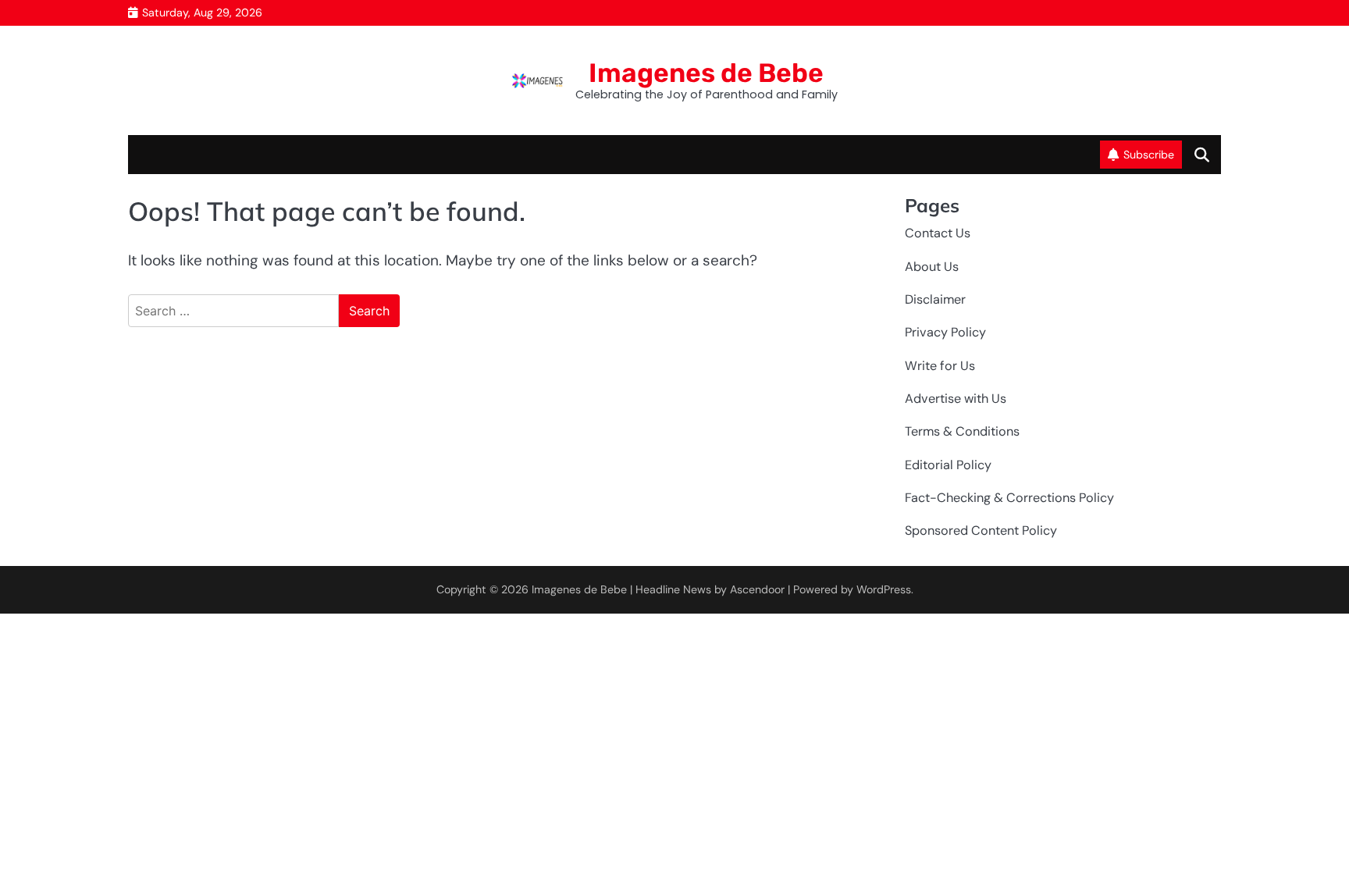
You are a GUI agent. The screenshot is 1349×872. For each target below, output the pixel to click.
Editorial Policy (948, 465)
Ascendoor (757, 589)
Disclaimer (935, 299)
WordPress (883, 589)
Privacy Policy (945, 332)
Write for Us (940, 366)
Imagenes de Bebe (706, 72)
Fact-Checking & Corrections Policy (1009, 497)
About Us (932, 266)
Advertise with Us (955, 398)
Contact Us (937, 233)
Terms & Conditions (962, 431)
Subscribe (1148, 155)
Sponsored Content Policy (981, 530)
